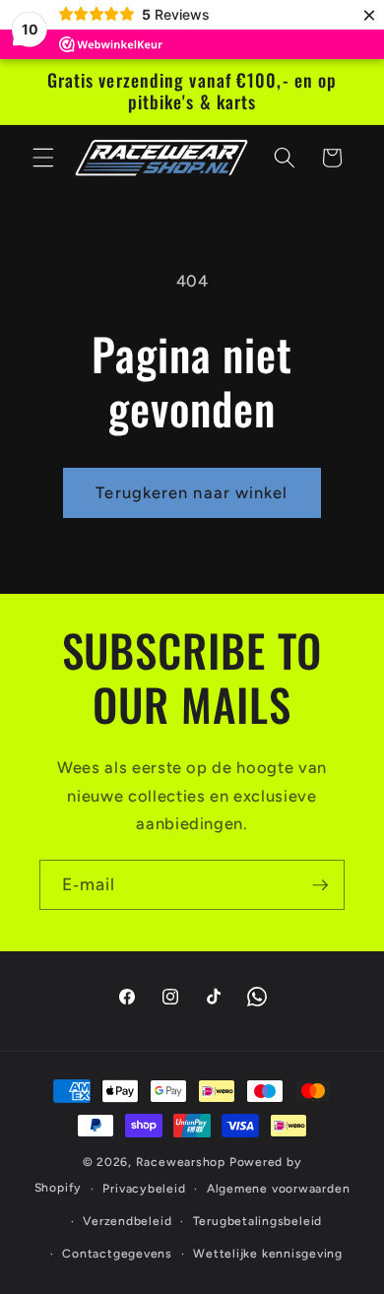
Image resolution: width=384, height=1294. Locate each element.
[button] (43, 157)
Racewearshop (180, 1162)
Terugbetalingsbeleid (257, 1221)
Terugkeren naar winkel (192, 492)
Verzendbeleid (127, 1221)
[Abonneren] (320, 885)
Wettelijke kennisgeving (268, 1254)
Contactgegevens (117, 1254)
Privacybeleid (143, 1189)
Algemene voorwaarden (278, 1189)
